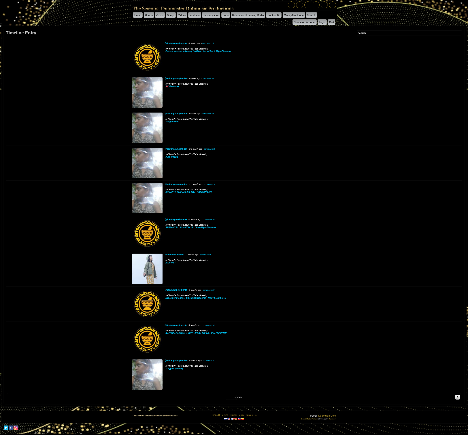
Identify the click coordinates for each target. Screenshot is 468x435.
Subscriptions (211, 15)
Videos (182, 15)
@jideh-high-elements (176, 43)
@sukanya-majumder (176, 78)
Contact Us (273, 15)
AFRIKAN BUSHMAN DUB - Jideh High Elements (190, 227)
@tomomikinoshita (174, 254)
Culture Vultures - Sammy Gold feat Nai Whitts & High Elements (198, 51)
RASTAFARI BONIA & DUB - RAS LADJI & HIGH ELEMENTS (196, 333)
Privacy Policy (237, 415)
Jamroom (332, 419)
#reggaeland (171, 121)
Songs (170, 15)
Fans (226, 15)
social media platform (309, 419)
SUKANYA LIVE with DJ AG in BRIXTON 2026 (188, 192)
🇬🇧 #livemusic (172, 86)
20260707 (170, 262)
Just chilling (171, 157)
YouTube (195, 15)
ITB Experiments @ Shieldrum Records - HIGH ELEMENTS (195, 298)
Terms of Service (220, 415)
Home (137, 15)
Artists (159, 15)
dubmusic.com (327, 415)
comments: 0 (208, 43)
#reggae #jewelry (174, 368)
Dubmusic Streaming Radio (248, 15)
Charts (149, 15)
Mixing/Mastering (294, 15)
